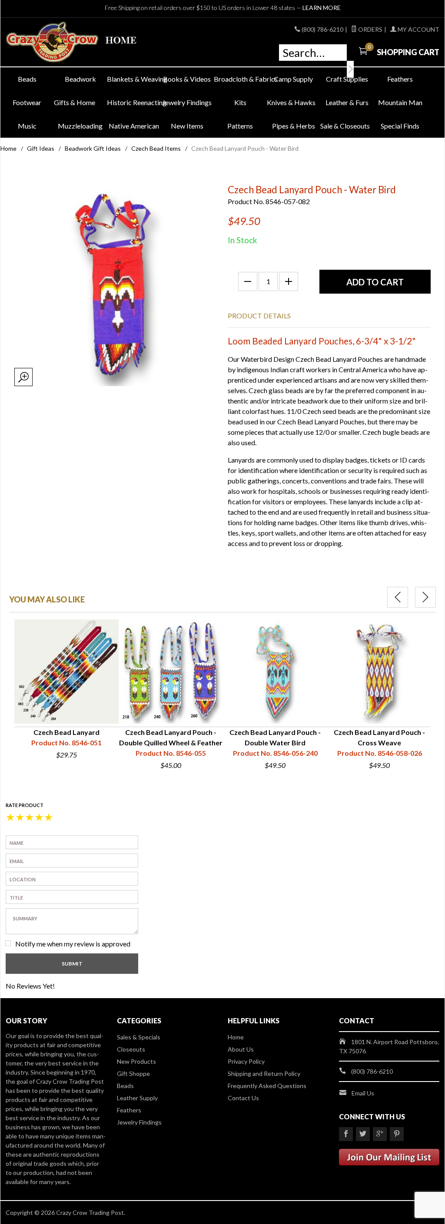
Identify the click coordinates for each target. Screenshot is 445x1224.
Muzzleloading (80, 126)
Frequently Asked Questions (267, 1085)
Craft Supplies (347, 79)
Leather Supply (137, 1098)
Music (27, 126)
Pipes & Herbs (293, 126)
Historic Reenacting (133, 102)
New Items (187, 126)
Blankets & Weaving (133, 79)
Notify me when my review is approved (72, 944)
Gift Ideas (40, 148)
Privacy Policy (246, 1061)
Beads (27, 79)
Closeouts (131, 1049)
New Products (136, 1061)
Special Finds (400, 126)
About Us (241, 1049)
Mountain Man (400, 102)
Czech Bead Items (156, 148)
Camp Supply (293, 79)
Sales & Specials (138, 1037)
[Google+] (380, 1134)
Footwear (27, 102)
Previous (397, 597)
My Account (417, 29)
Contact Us (243, 1098)
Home (8, 148)
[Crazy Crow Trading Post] (74, 42)
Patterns (240, 126)
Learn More (321, 7)
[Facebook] (346, 1134)
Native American (134, 126)
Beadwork (80, 79)
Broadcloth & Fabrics (240, 79)
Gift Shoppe (133, 1073)
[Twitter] (363, 1134)
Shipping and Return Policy (264, 1073)
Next (425, 597)
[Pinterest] (397, 1134)
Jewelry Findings (187, 102)
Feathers (400, 79)
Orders (369, 29)
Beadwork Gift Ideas (93, 148)
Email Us (363, 1093)
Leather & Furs (347, 102)
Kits (240, 102)
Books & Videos (187, 79)
